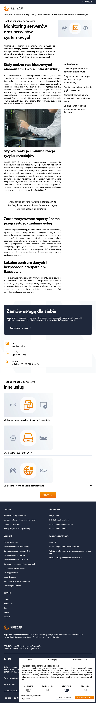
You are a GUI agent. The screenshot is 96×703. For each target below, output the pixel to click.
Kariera (6, 612)
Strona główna (8, 15)
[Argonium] (26, 699)
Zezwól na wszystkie (84, 697)
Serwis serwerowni (11, 542)
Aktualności (8, 604)
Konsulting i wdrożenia (59, 536)
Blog (5, 608)
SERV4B (7, 593)
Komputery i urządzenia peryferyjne (17, 581)
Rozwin (46, 495)
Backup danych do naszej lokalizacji (17, 529)
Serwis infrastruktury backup (14, 555)
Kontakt (7, 617)
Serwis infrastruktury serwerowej (16, 547)
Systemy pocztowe (11, 573)
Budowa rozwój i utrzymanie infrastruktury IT (65, 558)
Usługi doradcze (10, 577)
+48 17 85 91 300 (19, 355)
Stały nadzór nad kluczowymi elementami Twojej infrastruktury (77, 79)
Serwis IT (8, 536)
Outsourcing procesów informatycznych (64, 547)
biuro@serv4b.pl (18, 346)
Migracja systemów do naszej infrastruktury (20, 520)
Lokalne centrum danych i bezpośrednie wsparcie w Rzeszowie (75, 109)
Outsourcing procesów (57, 529)
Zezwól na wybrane (64, 697)
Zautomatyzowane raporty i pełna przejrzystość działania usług (77, 98)
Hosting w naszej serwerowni (40, 15)
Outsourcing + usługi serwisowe (61, 524)
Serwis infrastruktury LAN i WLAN (16, 560)
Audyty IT (52, 542)
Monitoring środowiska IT (13, 586)
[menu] (89, 8)
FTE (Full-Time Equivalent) (59, 520)
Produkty (18, 15)
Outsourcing (55, 509)
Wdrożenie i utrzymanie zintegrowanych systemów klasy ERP (70, 552)
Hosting (26, 15)
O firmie (6, 599)
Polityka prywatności (11, 678)
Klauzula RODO (9, 684)
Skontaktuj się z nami (19, 328)
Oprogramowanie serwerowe (14, 568)
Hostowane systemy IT (12, 524)
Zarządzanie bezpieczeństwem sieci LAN (19, 564)
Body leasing (54, 516)
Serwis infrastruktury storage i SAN (17, 551)
